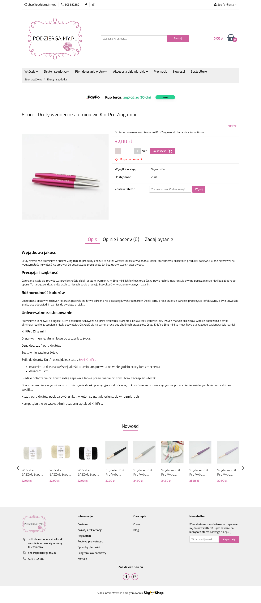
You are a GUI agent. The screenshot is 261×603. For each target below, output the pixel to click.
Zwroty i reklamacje (90, 530)
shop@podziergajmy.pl (42, 553)
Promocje (160, 72)
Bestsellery (199, 72)
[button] (85, 516)
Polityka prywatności (90, 541)
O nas (136, 524)
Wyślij (199, 189)
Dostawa (83, 524)
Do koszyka (159, 151)
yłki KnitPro (88, 360)
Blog (136, 530)
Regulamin (84, 536)
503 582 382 (36, 559)
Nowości (179, 72)
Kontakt (82, 559)
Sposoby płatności (89, 547)
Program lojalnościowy (92, 553)
